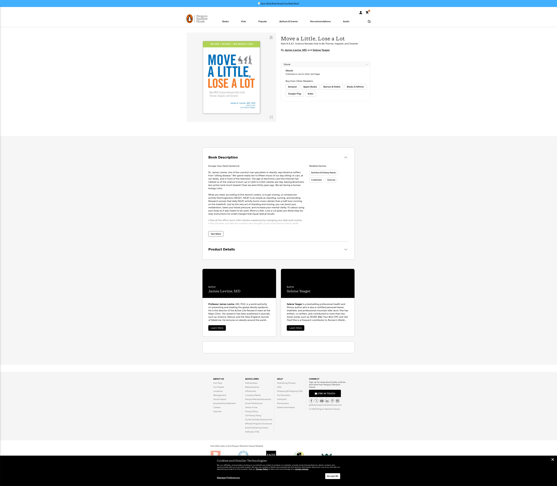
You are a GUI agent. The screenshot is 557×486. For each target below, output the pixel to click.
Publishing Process (286, 383)
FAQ (279, 387)
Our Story (217, 383)
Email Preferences (254, 403)
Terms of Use (251, 407)
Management (219, 395)
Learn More (218, 328)
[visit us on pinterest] (332, 400)
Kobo (310, 93)
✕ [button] (552, 459)
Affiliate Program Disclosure (258, 423)
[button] (225, 21)
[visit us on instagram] (337, 400)
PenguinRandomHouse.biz (258, 399)
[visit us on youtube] (322, 400)
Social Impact (219, 399)
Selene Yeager (321, 50)
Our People (218, 387)
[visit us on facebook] (311, 400)
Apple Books (310, 86)
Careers (217, 407)
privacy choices (301, 469)
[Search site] (369, 21)
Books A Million (355, 86)
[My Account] (360, 11)
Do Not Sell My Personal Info (258, 419)
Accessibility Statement (224, 403)
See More (216, 234)
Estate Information (286, 407)
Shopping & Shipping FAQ (290, 391)
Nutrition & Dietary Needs (323, 172)
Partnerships (251, 383)
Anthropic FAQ (252, 431)
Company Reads (253, 395)
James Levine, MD (295, 50)
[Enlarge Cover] (271, 117)
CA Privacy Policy (253, 415)
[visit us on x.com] (316, 400)
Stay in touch (326, 393)
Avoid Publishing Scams (256, 427)
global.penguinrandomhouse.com (325, 405)
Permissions (283, 403)
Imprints (217, 411)
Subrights (282, 399)
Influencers (250, 391)
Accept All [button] (332, 476)
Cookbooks (316, 179)
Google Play (294, 93)
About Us (218, 379)
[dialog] (278, 471)
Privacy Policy (251, 411)
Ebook (325, 64)
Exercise (331, 179)
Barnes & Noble (331, 86)
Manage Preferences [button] (228, 477)
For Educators (283, 395)
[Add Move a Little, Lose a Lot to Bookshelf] (271, 37)
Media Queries (252, 387)
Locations (218, 391)
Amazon (292, 86)
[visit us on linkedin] (327, 400)
